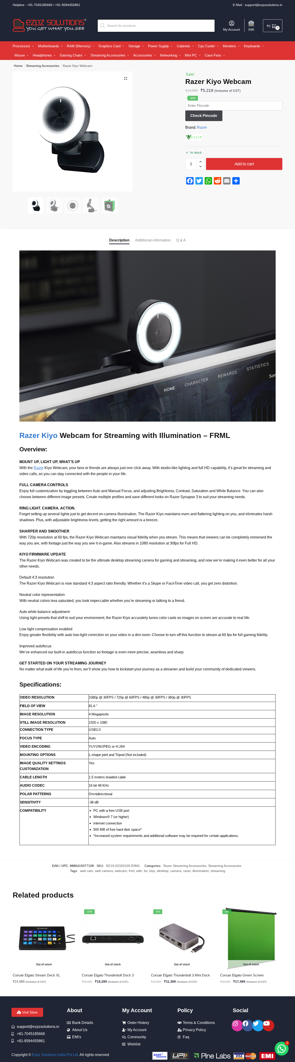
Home (18, 66)
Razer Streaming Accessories (184, 866)
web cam (86, 871)
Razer (202, 127)
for (146, 871)
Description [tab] (119, 240)
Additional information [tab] (153, 240)
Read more (43, 991)
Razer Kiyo (39, 435)
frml (131, 871)
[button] (125, 78)
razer (187, 871)
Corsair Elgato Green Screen (242, 975)
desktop (162, 871)
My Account (231, 29)
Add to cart (244, 164)
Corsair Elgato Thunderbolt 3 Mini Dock (180, 975)
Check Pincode (203, 116)
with (139, 871)
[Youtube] (268, 1025)
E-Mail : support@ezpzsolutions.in (257, 5)
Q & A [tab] (181, 240)
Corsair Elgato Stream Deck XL (36, 975)
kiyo (152, 871)
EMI (251, 29)
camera (175, 871)
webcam (121, 871)
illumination (200, 871)
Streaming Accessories (42, 66)
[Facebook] (248, 1025)
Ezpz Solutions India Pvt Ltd (55, 1055)
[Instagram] (237, 1025)
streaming (218, 871)
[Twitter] (258, 1025)
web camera (104, 871)
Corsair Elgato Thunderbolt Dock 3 (108, 975)
